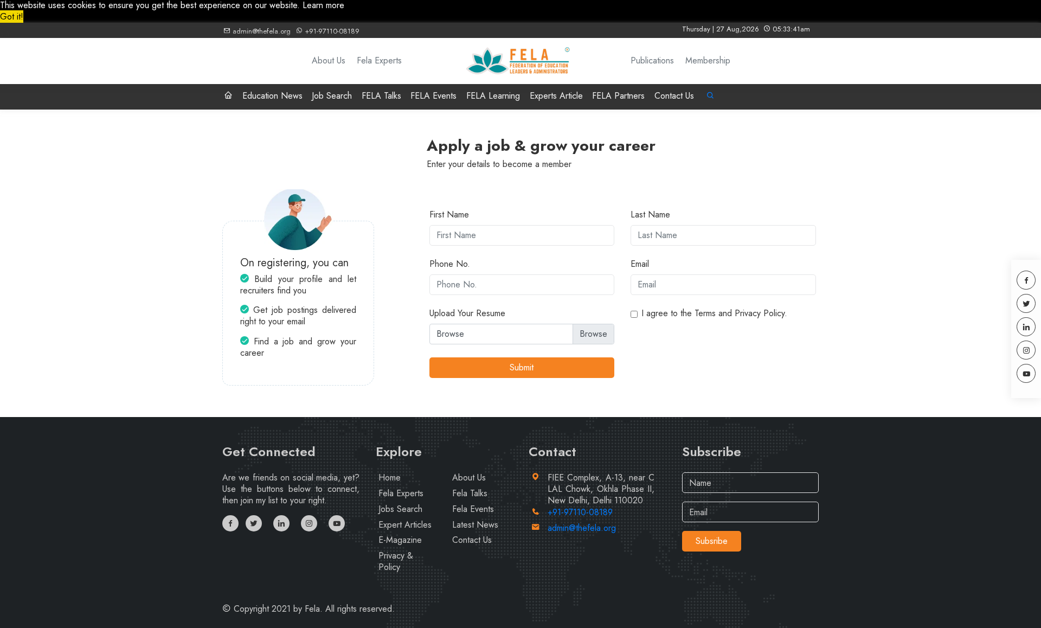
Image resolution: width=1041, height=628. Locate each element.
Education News (272, 95)
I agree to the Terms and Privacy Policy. (714, 313)
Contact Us (674, 95)
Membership (707, 61)
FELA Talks (381, 95)
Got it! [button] (11, 16)
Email (640, 264)
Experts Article (556, 95)
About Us (328, 61)
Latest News (475, 524)
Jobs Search (400, 509)
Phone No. (449, 264)
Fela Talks (469, 493)
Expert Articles (405, 524)
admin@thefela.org (260, 31)
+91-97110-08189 (331, 31)
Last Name (650, 215)
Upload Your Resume (467, 313)
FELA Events (433, 95)
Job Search (332, 95)
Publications (652, 61)
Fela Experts (379, 61)
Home (389, 477)
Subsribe (712, 541)
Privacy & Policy (395, 561)
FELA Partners (618, 95)
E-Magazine (400, 540)
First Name (449, 215)
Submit (522, 367)
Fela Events (473, 509)
